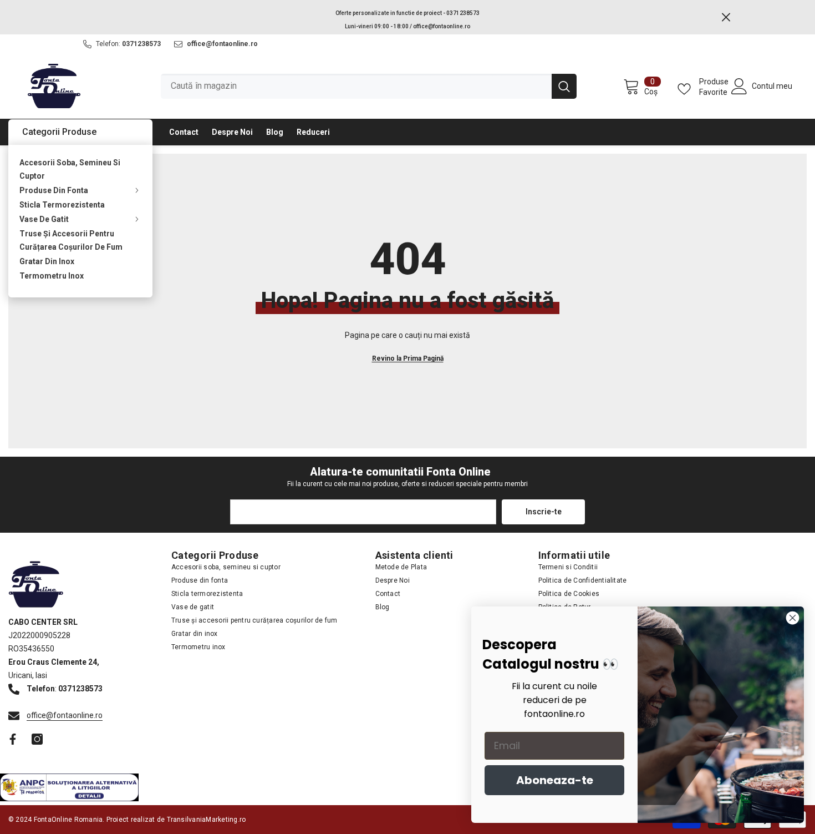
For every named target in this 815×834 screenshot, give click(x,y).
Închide (726, 17)
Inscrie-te (544, 511)
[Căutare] (369, 86)
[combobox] (356, 86)
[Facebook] (12, 739)
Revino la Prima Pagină (408, 358)
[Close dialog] (792, 618)
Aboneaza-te (554, 780)
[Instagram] (37, 739)
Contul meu (772, 86)
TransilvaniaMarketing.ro (206, 819)
